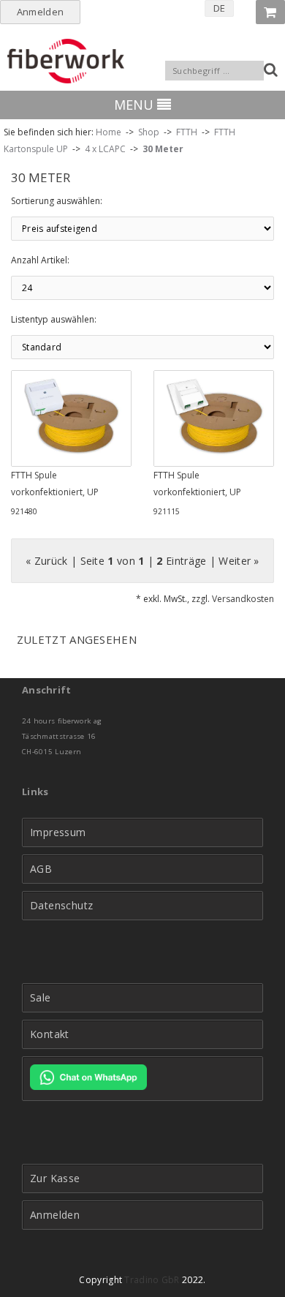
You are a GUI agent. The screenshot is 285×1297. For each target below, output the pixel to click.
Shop (148, 132)
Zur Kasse (55, 1178)
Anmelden (40, 11)
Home (108, 132)
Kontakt (49, 1034)
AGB (41, 869)
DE (219, 8)
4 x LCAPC (105, 149)
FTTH (186, 132)
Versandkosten (243, 599)
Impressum (58, 832)
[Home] (66, 61)
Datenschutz (61, 905)
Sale (40, 997)
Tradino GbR (151, 1280)
